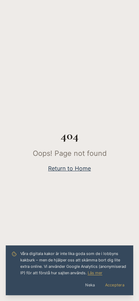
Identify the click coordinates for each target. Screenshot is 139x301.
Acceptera (114, 284)
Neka (90, 284)
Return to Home (69, 168)
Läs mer (95, 272)
